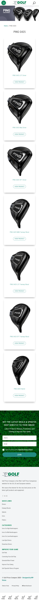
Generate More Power (8, 560)
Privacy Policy (15, 585)
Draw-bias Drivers (7, 544)
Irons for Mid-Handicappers (9, 532)
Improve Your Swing (7, 564)
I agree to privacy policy (19, 449)
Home (6, 26)
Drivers (3, 598)
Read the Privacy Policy (25, 449)
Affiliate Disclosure (27, 585)
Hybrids (16, 598)
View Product (19, 82)
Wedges (29, 598)
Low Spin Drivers (6, 540)
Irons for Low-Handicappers (10, 536)
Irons (23, 598)
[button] (3, 3)
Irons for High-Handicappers (10, 528)
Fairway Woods (6, 508)
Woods (9, 598)
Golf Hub (4, 552)
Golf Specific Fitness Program (10, 568)
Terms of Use (5, 585)
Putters (35, 598)
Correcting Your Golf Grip (9, 556)
